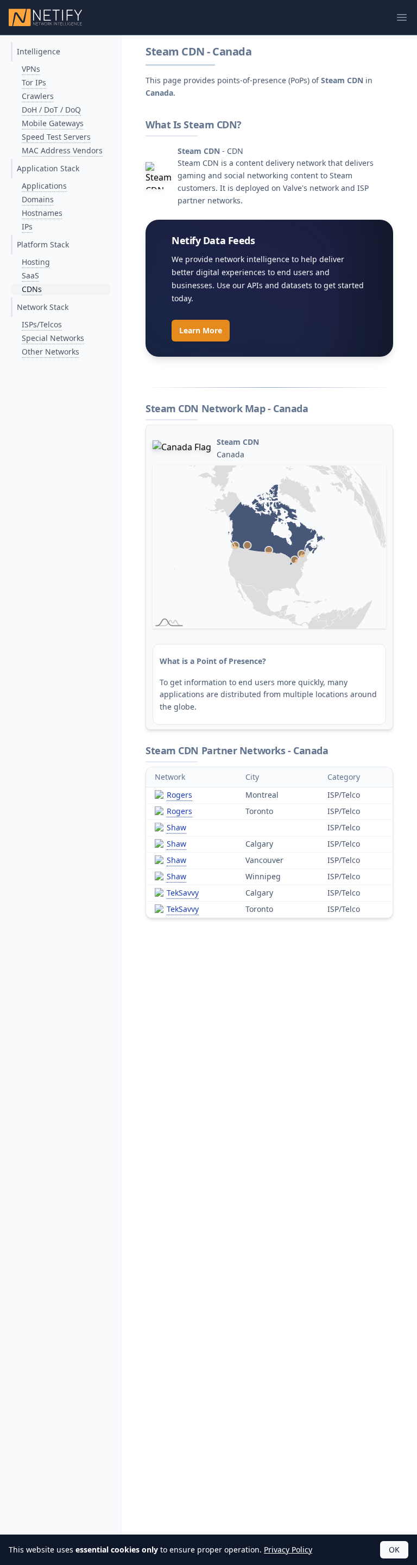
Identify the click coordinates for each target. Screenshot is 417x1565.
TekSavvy (183, 892)
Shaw (176, 827)
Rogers (179, 795)
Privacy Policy (288, 1549)
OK (394, 1549)
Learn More (200, 330)
